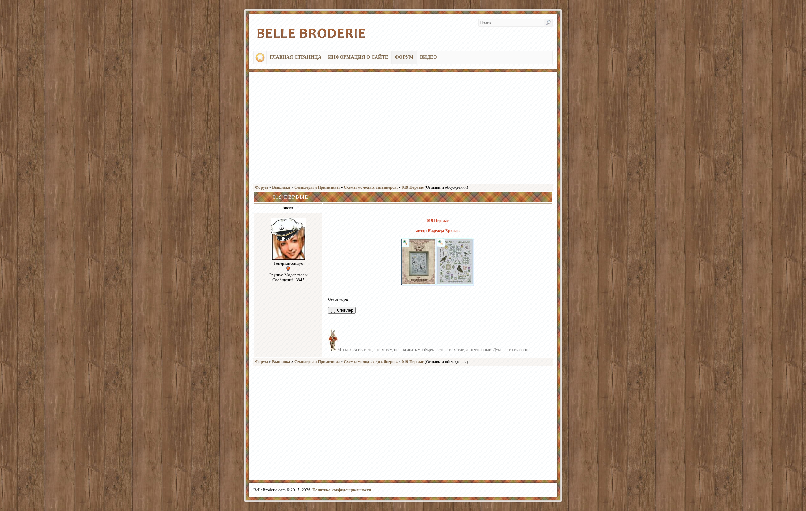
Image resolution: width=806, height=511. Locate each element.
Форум (261, 187)
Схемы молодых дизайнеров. (371, 187)
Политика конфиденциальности (341, 489)
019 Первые (413, 187)
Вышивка (281, 187)
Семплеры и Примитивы (317, 187)
